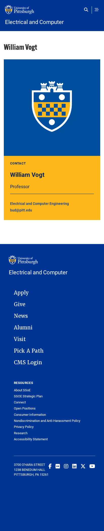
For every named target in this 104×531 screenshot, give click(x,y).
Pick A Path (29, 351)
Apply (21, 292)
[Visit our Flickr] (58, 466)
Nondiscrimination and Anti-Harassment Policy (47, 421)
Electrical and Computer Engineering (39, 203)
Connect (20, 402)
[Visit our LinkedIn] (74, 466)
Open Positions (25, 408)
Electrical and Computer (34, 22)
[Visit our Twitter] (83, 466)
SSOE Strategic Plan (28, 396)
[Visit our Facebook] (50, 466)
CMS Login (28, 362)
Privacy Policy (24, 427)
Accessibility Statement (31, 439)
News (21, 316)
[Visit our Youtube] (92, 466)
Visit (20, 339)
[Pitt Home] (52, 12)
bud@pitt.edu (21, 210)
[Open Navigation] (96, 9)
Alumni (23, 327)
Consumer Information (30, 415)
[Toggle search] (87, 9)
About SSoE (22, 390)
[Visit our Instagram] (66, 466)
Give (19, 304)
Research (21, 433)
